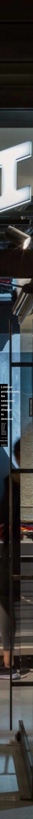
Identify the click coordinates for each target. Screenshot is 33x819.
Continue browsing (4, 445)
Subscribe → (4, 441)
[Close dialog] (31, 1)
